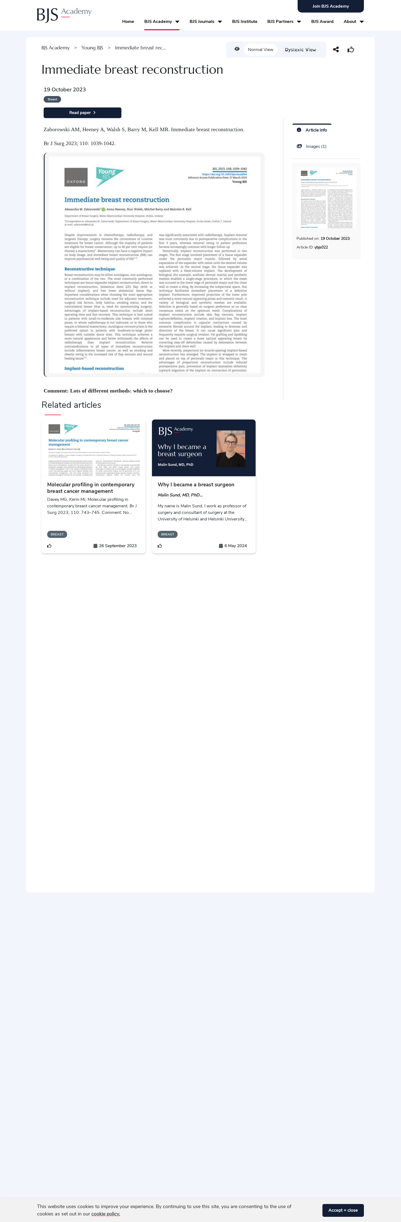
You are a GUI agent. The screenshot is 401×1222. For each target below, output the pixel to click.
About (350, 22)
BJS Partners (281, 22)
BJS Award (322, 22)
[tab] (312, 130)
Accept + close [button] (343, 1210)
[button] (316, 1210)
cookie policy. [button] (105, 1214)
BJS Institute (245, 22)
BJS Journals (203, 22)
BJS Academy (158, 22)
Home (128, 22)
